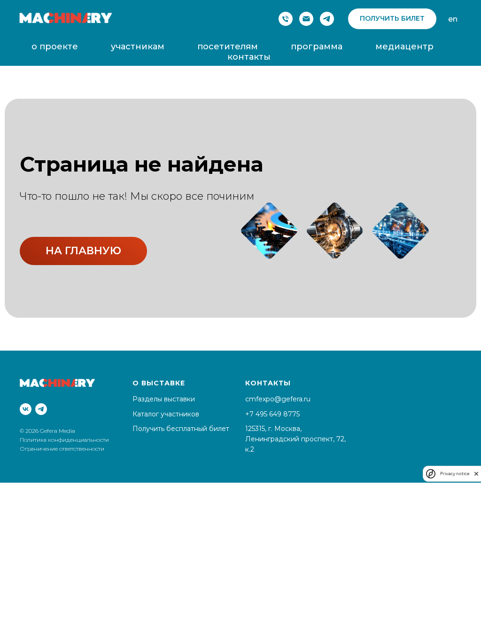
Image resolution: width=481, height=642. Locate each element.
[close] (476, 473)
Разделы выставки (163, 399)
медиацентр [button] (404, 46)
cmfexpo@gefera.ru (277, 399)
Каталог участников (165, 414)
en (453, 19)
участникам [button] (137, 46)
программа (316, 46)
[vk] (25, 409)
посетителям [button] (227, 46)
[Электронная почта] (306, 19)
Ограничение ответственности (62, 448)
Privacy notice (454, 473)
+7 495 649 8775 (272, 414)
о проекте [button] (54, 46)
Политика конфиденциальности (65, 439)
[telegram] (327, 19)
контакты (249, 57)
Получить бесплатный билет (180, 428)
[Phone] (286, 19)
